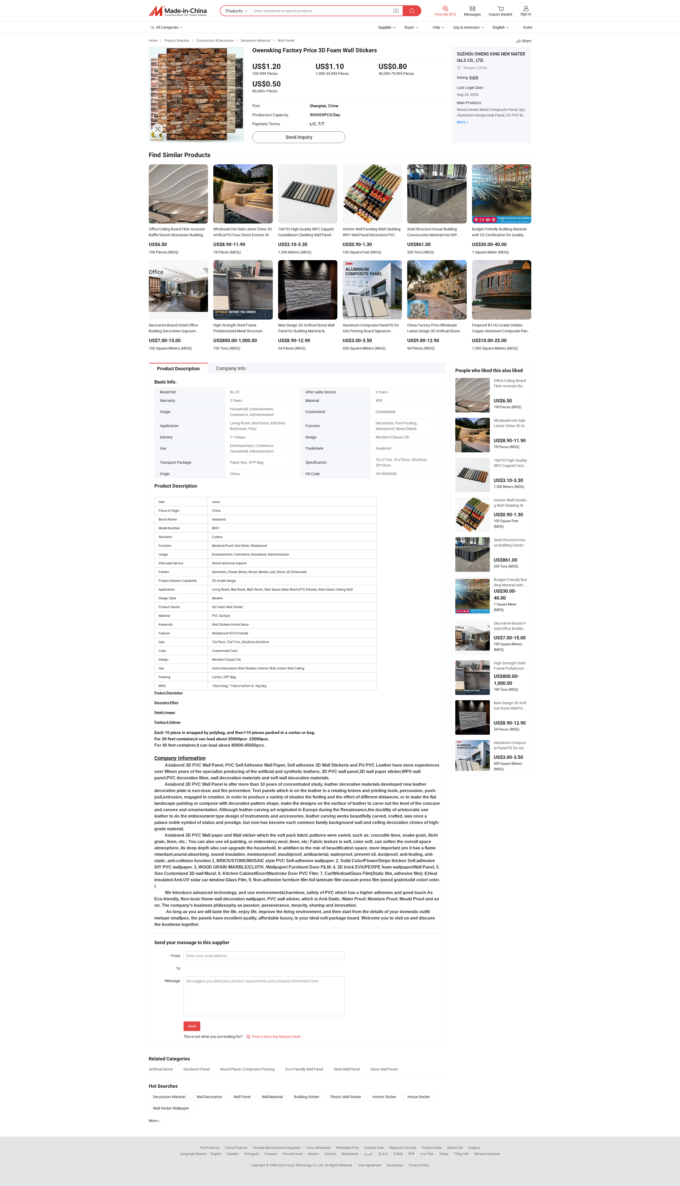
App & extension (466, 27)
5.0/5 (473, 77)
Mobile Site (455, 1147)
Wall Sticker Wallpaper (171, 1108)
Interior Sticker (384, 1096)
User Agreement (369, 1165)
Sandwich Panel (196, 1069)
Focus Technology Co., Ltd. (305, 1165)
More (461, 121)
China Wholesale (318, 1147)
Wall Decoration (209, 1096)
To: (178, 968)
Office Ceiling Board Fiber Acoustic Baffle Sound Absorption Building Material (510, 383)
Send (192, 1026)
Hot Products (209, 1147)
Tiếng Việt (461, 1153)
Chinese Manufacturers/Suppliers (277, 1147)
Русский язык (293, 1153)
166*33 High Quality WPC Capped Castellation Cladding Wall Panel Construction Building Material (510, 463)
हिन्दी (411, 1153)
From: (175, 955)
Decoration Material (169, 1096)
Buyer (409, 27)
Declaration (395, 1165)
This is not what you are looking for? (213, 1036)
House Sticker (418, 1096)
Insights (474, 1147)
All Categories (167, 27)
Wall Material (272, 1096)
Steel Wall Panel (347, 1069)
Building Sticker (306, 1096)
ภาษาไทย (427, 1153)
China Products (236, 1147)
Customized (385, 411)
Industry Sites (374, 1147)
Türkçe (443, 1153)
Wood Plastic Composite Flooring (247, 1069)
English (216, 1153)
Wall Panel (241, 1096)
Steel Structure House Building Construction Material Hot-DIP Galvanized (510, 542)
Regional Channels (402, 1147)
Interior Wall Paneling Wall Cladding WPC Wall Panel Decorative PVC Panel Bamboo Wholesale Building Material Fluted (510, 502)
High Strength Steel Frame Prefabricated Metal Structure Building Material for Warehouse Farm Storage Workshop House (510, 665)
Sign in (525, 13)
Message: (172, 980)
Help (436, 27)
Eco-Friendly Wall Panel (304, 1069)
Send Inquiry (299, 137)
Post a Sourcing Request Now (273, 1036)
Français (271, 1153)
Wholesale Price (347, 1147)
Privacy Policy (419, 1165)
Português (251, 1153)
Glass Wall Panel (383, 1069)
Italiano (313, 1153)
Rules (527, 27)
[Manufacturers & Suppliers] (178, 10)
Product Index (432, 1147)
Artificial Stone (161, 1069)
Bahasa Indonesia (487, 1153)
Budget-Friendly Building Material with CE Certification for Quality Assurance (510, 582)
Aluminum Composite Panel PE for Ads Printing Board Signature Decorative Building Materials (510, 745)
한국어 (383, 1153)
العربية (368, 1153)
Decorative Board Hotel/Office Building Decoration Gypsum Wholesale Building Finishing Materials (510, 626)
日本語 (398, 1153)
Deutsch (330, 1153)
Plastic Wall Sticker (345, 1096)
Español (233, 1153)
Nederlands (350, 1153)
